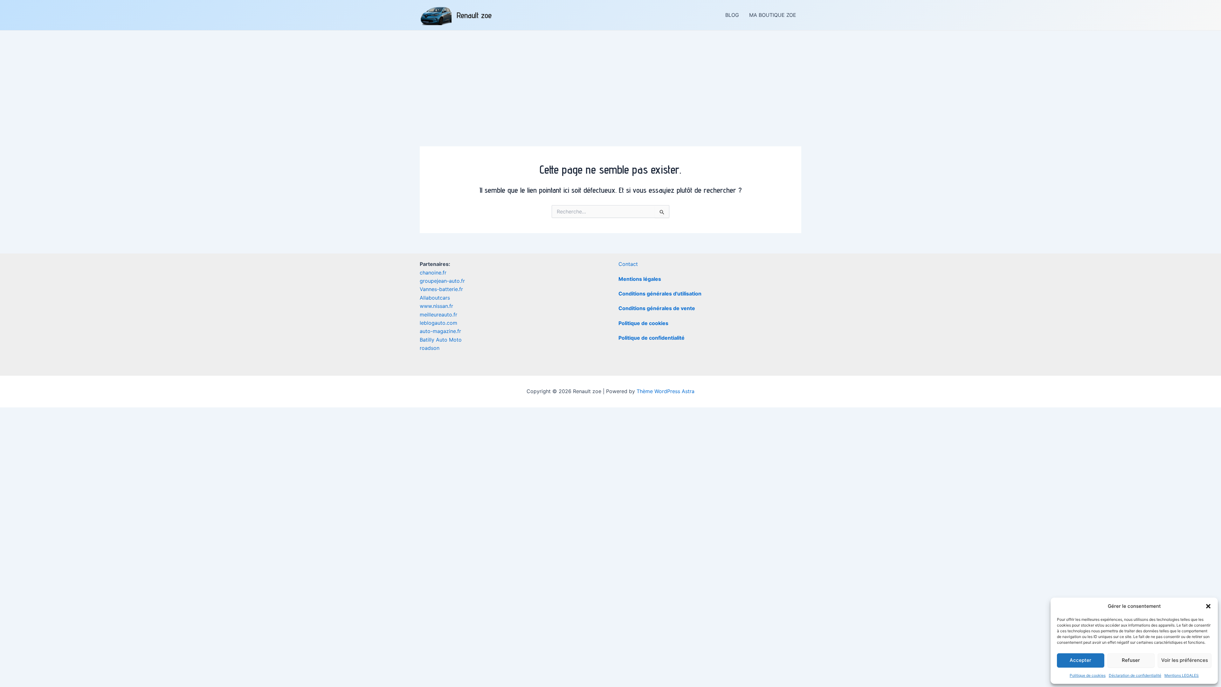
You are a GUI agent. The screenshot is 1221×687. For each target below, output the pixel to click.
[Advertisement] (610, 78)
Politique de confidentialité (651, 338)
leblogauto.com (438, 323)
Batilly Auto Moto (441, 340)
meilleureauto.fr (438, 314)
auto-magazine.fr (440, 331)
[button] (1208, 606)
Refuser (1131, 660)
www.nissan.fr (436, 306)
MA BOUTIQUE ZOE (772, 15)
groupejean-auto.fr (442, 281)
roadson (429, 348)
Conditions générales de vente (656, 308)
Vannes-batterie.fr (441, 289)
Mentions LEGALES (1181, 675)
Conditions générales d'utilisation (659, 293)
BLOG (732, 15)
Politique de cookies (1088, 675)
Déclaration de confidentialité (1135, 675)
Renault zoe (474, 15)
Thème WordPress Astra (665, 391)
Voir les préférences (1184, 660)
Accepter (1080, 660)
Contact (628, 264)
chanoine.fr (433, 272)
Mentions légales (639, 279)
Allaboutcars (435, 298)
